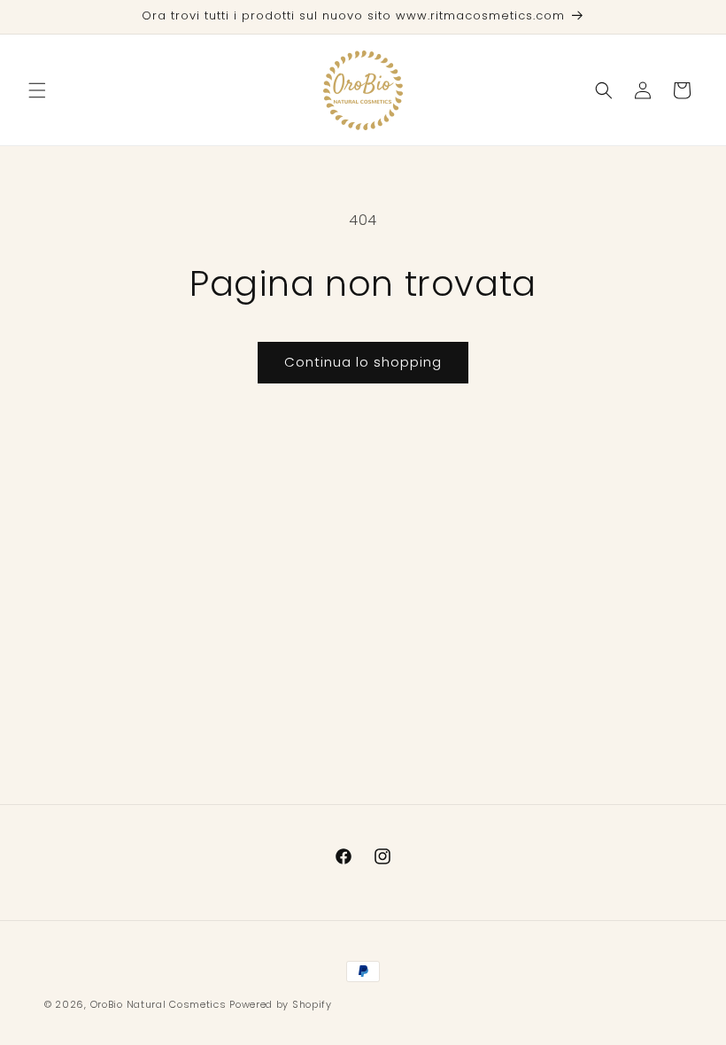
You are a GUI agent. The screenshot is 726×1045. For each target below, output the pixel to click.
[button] (37, 90)
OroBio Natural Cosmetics (158, 1004)
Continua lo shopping (363, 361)
